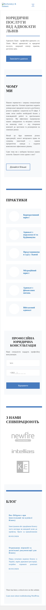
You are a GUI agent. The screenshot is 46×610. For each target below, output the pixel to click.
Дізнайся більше (18, 167)
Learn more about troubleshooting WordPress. (22, 596)
